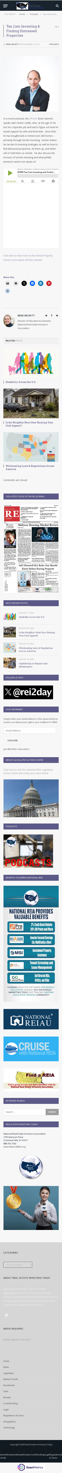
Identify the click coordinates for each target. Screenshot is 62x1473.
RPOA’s (33, 118)
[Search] (57, 6)
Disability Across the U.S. (21, 382)
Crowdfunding (10, 1403)
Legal (6, 1409)
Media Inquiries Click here (16, 1339)
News (6, 1366)
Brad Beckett (12, 44)
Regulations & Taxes (13, 1415)
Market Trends (10, 1379)
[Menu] (5, 6)
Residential (9, 1385)
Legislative (8, 1373)
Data (5, 1391)
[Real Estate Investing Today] (31, 5)
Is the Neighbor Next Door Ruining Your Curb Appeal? (29, 424)
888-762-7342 (9, 1143)
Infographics (9, 1421)
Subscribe (12, 740)
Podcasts (54, 44)
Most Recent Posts (17, 603)
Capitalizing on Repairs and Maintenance (33, 665)
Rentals (7, 1397)
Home (6, 1361)
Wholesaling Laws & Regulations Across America (30, 467)
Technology (9, 1427)
